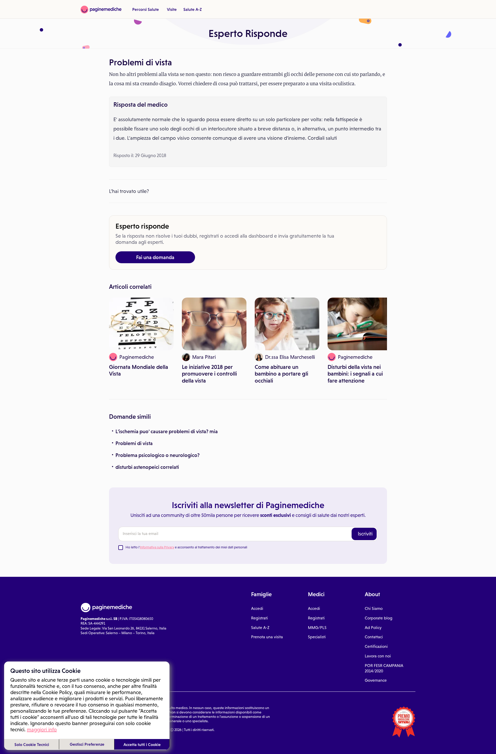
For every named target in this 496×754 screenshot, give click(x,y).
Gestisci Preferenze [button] (87, 744)
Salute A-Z (192, 9)
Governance (376, 680)
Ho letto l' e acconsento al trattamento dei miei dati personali (186, 547)
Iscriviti (365, 534)
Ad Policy (373, 627)
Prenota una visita (267, 637)
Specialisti (317, 637)
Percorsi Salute (145, 9)
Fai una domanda (155, 257)
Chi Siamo (374, 608)
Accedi (257, 608)
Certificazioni (376, 646)
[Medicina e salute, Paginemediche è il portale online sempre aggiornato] (101, 9)
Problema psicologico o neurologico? (157, 455)
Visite (172, 9)
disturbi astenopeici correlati (147, 467)
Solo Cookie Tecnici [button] (31, 744)
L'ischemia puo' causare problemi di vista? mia (166, 431)
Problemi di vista (134, 443)
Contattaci (374, 637)
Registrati (259, 618)
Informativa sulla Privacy (157, 547)
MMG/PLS (317, 627)
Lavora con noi (378, 656)
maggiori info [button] (42, 729)
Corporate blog (378, 618)
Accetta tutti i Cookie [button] (142, 744)
